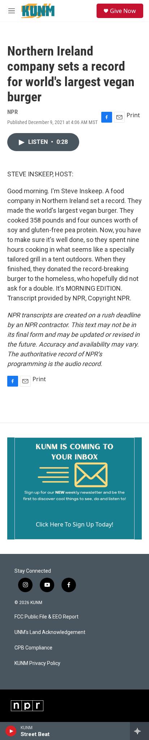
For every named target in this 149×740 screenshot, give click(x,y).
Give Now (123, 11)
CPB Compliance (33, 648)
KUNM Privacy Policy (37, 663)
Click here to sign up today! (74, 524)
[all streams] (139, 731)
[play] (11, 731)
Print (133, 115)
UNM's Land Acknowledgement (49, 632)
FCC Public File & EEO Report (46, 617)
